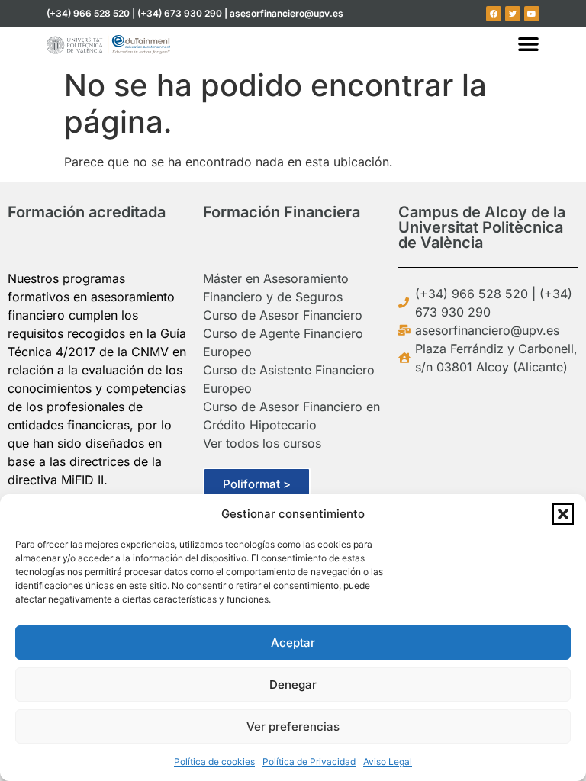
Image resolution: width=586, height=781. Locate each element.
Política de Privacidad (309, 761)
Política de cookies (214, 761)
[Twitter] (512, 13)
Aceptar (293, 642)
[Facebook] (493, 13)
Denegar (293, 684)
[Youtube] (531, 13)
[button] (563, 514)
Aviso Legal (387, 761)
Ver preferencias (293, 726)
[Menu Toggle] (528, 44)
